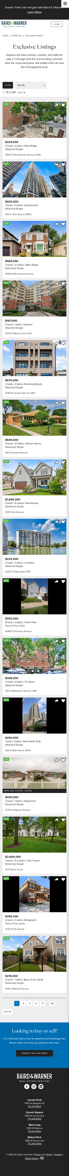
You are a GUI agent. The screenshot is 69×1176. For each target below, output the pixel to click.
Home (5, 35)
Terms (49, 1154)
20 (52, 1003)
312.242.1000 (34, 1106)
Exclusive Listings (34, 35)
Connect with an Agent (34, 1053)
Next (20, 92)
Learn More (34, 12)
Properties (16, 35)
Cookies (58, 1154)
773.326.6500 (34, 1119)
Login (57, 24)
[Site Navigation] (65, 4)
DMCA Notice (31, 1158)
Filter (8, 85)
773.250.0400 (34, 1143)
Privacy (37, 1154)
